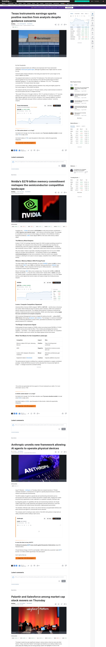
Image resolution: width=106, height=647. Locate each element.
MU (27, 271)
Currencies (12, 5)
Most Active (72, 126)
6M (24, 113)
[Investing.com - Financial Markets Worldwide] (7, 1)
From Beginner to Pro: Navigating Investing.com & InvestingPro (80, 170)
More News (79, 118)
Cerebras (39, 318)
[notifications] (101, 1)
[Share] (55, 24)
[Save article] (58, 24)
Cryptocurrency (40, 5)
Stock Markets (22, 5)
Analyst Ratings (76, 5)
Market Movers (74, 123)
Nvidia (25, 230)
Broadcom (31, 318)
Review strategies (34, 107)
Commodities (17, 5)
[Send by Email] (34, 150)
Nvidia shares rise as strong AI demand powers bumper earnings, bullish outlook (82, 88)
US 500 (71, 29)
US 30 (71, 27)
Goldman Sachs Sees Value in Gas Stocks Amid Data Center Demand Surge (81, 107)
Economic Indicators (29, 5)
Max (30, 113)
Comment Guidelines (15, 432)
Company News (53, 5)
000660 (45, 263)
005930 (54, 265)
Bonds (82, 13)
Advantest (29, 357)
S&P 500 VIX (72, 36)
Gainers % (78, 126)
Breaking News (5, 5)
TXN (22, 69)
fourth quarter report (29, 69)
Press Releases (87, 5)
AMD (28, 235)
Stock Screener (56, 3)
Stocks (86, 13)
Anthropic (27, 490)
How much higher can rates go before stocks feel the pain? (81, 101)
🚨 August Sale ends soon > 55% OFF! (82, 1)
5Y (28, 113)
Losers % (83, 126)
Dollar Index (72, 38)
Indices (71, 13)
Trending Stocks (74, 177)
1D (17, 113)
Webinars (72, 166)
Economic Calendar (48, 3)
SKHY (24, 265)
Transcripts (81, 5)
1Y (26, 113)
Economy (35, 5)
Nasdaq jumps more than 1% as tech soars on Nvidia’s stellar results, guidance (81, 95)
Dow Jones (72, 31)
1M (22, 113)
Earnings (58, 5)
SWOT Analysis (69, 5)
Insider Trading (46, 5)
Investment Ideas (63, 5)
